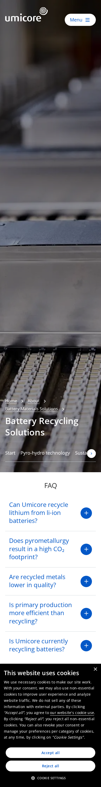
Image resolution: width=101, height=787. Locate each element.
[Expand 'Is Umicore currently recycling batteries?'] (86, 645)
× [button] (95, 669)
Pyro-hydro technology (45, 453)
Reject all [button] (50, 765)
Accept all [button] (50, 752)
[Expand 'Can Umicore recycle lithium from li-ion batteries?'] (86, 513)
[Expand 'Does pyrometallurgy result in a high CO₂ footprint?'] (86, 549)
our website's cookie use (72, 712)
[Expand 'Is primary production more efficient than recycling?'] (86, 613)
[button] (50, 778)
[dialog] (50, 725)
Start (10, 453)
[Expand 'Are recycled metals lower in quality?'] (86, 581)
